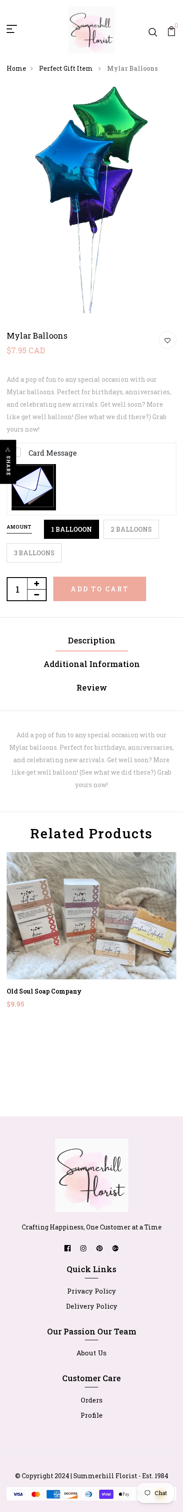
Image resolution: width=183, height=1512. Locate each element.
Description (91, 640)
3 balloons (34, 553)
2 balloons (131, 529)
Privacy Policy (91, 1290)
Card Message (52, 452)
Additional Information (92, 664)
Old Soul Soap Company (44, 991)
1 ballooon (71, 529)
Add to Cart (100, 589)
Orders (92, 1399)
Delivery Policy (91, 1306)
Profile (91, 1415)
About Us (91, 1352)
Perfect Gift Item (66, 68)
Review (91, 687)
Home (16, 68)
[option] (91, 937)
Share (8, 466)
